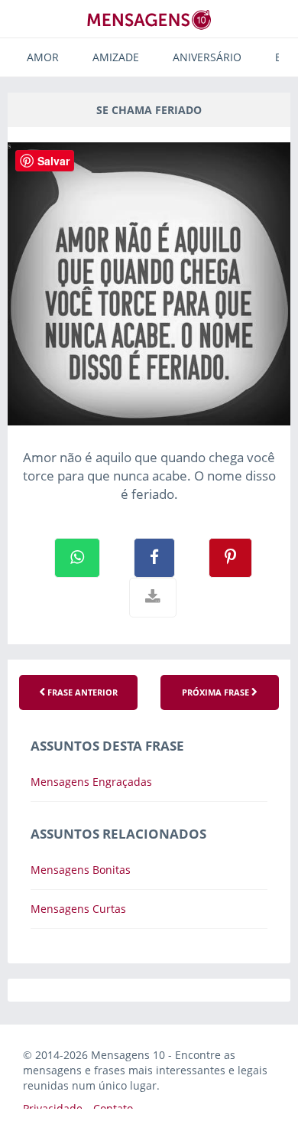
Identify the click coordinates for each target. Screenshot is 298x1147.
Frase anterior (81, 692)
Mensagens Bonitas (81, 869)
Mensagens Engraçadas (91, 781)
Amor (43, 57)
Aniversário (207, 57)
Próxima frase (216, 692)
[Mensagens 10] (149, 19)
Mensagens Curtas (78, 908)
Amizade (115, 57)
